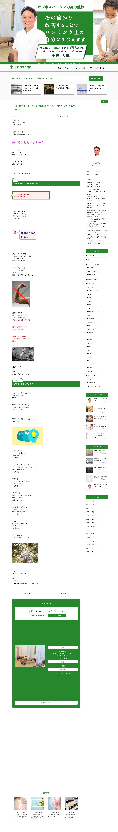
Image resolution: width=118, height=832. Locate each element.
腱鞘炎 (89, 346)
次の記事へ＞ (65, 594)
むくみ (89, 294)
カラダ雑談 (90, 382)
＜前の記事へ (28, 594)
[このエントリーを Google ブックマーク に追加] (33, 583)
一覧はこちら (96, 78)
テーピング (90, 274)
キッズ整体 (90, 267)
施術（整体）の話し (93, 386)
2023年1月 (89, 522)
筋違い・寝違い (91, 329)
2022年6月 (89, 548)
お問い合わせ (100, 68)
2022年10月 (89, 533)
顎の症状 (90, 367)
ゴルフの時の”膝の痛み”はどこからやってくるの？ (54, 816)
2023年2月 (89, 519)
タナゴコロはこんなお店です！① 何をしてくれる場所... (100, 408)
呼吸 (89, 308)
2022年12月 (89, 526)
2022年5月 (89, 552)
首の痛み (90, 371)
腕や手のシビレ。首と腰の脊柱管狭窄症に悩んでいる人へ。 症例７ (20, 816)
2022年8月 (89, 541)
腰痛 (89, 343)
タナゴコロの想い (92, 271)
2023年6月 (89, 504)
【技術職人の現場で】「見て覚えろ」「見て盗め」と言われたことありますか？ (71, 817)
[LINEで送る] (23, 583)
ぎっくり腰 (90, 287)
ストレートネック (92, 290)
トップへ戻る (57, 68)
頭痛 (89, 360)
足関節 (89, 357)
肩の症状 (90, 339)
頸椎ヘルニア (91, 364)
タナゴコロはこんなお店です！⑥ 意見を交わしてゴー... (100, 435)
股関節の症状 (91, 332)
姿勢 (89, 315)
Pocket (36, 583)
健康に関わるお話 (91, 279)
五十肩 (89, 297)
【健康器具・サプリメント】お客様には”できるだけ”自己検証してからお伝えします (37, 817)
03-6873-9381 (36, 615)
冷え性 (89, 304)
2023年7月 (89, 501)
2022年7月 (89, 544)
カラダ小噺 (64, 116)
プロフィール (68, 68)
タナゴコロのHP (46, 703)
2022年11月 (89, 530)
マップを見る (62, 658)
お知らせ (89, 259)
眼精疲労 (90, 322)
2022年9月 (89, 537)
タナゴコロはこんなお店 (93, 264)
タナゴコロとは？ (81, 68)
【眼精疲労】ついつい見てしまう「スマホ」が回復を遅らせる (30, 88)
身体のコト (90, 375)
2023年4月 (89, 512)
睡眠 (89, 325)
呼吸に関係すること (93, 311)
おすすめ (89, 255)
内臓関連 (90, 301)
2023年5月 (89, 508)
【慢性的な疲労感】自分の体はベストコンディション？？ (96, 88)
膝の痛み (90, 353)
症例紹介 (89, 283)
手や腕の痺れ (91, 318)
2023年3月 (89, 515)
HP (91, 68)
